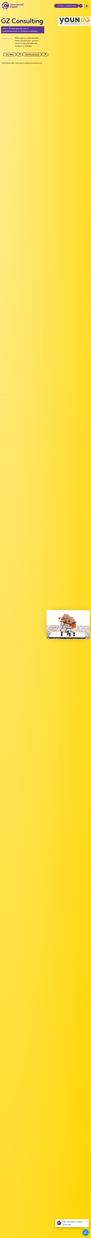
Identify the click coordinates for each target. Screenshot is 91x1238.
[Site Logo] (12, 5)
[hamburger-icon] (86, 6)
